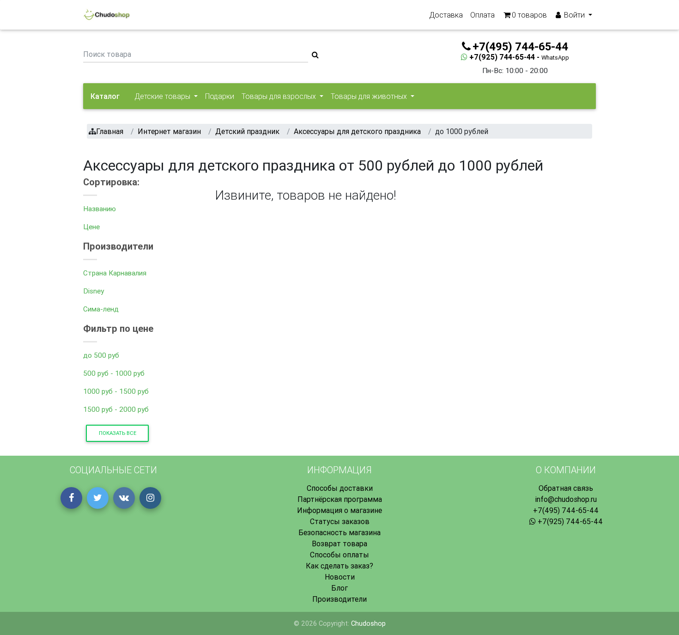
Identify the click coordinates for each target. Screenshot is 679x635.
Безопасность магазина (339, 532)
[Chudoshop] (106, 15)
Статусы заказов (340, 521)
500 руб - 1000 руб (114, 373)
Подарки (219, 96)
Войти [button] (574, 14)
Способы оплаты (339, 554)
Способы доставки (340, 488)
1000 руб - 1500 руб (116, 391)
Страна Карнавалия (114, 273)
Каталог (105, 96)
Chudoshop (368, 623)
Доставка (446, 14)
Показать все (117, 433)
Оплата (482, 14)
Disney (93, 291)
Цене (91, 226)
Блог (339, 587)
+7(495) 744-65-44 (566, 510)
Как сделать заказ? (339, 565)
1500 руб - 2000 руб (116, 409)
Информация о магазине (339, 510)
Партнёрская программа (339, 499)
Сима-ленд (101, 309)
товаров (529, 14)
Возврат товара (339, 543)
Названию (99, 208)
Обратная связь (566, 488)
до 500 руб (101, 355)
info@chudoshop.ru (566, 499)
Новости (340, 576)
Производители (339, 599)
